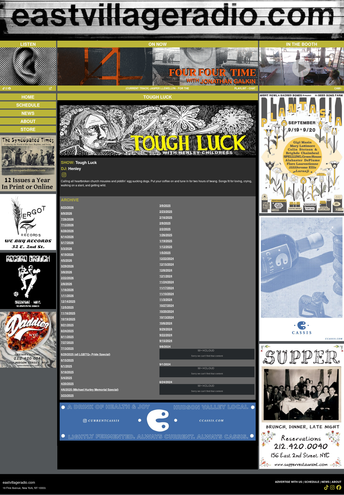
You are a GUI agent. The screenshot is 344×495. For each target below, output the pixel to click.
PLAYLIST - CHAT (244, 88)
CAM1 (337, 88)
